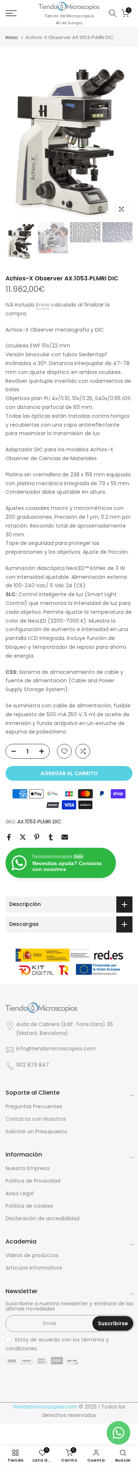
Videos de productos (32, 1255)
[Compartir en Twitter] (23, 837)
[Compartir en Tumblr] (50, 837)
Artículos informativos (34, 1267)
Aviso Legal (19, 1193)
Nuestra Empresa (27, 1168)
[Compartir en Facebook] (9, 837)
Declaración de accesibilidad (42, 1218)
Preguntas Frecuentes (34, 1106)
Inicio (12, 37)
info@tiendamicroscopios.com (56, 1048)
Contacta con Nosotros (36, 1119)
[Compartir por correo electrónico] (64, 837)
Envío (43, 304)
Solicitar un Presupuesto (36, 1131)
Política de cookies (29, 1206)
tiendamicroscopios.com (45, 1406)
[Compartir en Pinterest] (36, 837)
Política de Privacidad (33, 1181)
